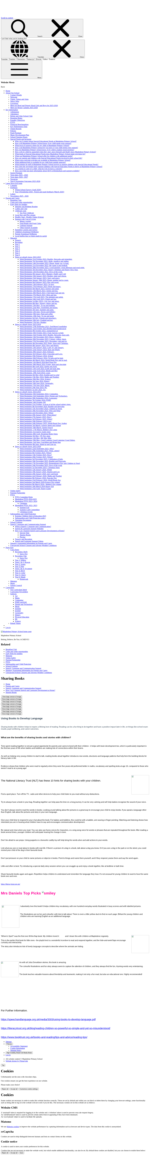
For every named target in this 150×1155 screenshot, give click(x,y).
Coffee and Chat (21, 209)
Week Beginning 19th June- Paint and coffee (36, 314)
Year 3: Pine (19, 567)
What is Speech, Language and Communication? (33, 527)
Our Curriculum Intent (18, 590)
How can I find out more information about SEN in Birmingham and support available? (47, 171)
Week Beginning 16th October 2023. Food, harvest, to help (42, 333)
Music (12, 583)
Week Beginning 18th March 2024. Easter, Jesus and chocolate (43, 364)
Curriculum (10, 588)
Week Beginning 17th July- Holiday (33, 322)
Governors (14, 103)
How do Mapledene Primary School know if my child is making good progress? (44, 150)
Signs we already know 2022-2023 (28, 257)
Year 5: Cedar (20, 573)
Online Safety (15, 491)
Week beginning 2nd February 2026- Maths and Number (41, 476)
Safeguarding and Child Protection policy (30, 518)
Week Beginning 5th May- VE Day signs (35, 436)
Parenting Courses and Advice (26, 230)
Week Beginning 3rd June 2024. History (35, 381)
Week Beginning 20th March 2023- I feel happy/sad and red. (42, 293)
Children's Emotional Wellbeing (27, 232)
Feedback (13, 188)
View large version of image (11, 697)
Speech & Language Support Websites (29, 529)
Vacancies (14, 179)
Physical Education (22, 617)
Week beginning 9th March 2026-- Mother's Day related (40, 484)
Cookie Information (17, 1048)
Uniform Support (26, 226)
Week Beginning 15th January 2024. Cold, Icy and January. (42, 348)
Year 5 (17, 253)
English (18, 611)
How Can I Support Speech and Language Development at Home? (40, 531)
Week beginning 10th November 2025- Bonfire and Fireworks (43, 461)
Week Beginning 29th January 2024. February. (37, 352)
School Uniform (16, 522)
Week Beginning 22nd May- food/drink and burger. (39, 308)
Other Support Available (29, 228)
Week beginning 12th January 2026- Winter (36, 470)
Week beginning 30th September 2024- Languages (38, 398)
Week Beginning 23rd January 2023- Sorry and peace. (40, 278)
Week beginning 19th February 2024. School (36, 356)
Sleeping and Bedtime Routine (26, 207)
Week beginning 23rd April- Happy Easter (35, 489)
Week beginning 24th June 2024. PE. (33, 388)
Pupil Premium (15, 133)
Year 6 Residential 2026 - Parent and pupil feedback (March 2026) (39, 192)
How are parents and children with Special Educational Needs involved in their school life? (48, 158)
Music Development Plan (19, 135)
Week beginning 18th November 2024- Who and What (40, 411)
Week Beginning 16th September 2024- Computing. (39, 394)
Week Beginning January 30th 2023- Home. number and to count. (44, 280)
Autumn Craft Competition (30, 510)
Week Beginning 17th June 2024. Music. (35, 385)
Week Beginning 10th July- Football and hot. (36, 320)
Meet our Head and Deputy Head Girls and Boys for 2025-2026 (34, 106)
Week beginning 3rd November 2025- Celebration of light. (41, 459)
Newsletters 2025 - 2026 (19, 196)
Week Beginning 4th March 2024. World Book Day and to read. (43, 360)
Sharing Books (25, 535)
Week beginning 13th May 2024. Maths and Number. (39, 377)
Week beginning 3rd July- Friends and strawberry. (38, 318)
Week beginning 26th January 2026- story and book (39, 474)
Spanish (18, 609)
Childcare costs (20, 211)
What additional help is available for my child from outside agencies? (40, 162)
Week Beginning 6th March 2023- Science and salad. (39, 289)
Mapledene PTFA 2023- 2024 (26, 501)
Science (18, 621)
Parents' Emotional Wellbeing (26, 234)
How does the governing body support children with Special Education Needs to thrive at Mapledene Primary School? (58, 167)
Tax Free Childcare (27, 213)
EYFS (12, 122)
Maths (17, 598)
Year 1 (17, 244)
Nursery (18, 240)
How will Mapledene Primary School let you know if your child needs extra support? (46, 148)
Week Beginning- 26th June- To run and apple (37, 316)
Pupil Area (9, 548)
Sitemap (9, 1042)
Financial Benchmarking (19, 124)
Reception (18, 242)
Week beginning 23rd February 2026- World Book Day (40, 480)
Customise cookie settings (29, 1089)
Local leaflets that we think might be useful (31, 236)
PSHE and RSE (21, 602)
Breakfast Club (15, 200)
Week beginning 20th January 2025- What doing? (38, 415)
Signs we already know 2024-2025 (28, 392)
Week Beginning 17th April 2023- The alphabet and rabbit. (41, 297)
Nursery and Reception (23, 539)
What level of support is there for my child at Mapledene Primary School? (42, 146)
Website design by (17, 1061)
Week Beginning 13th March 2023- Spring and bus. (39, 291)
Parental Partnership (17, 493)
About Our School (12, 93)
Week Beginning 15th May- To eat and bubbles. (37, 305)
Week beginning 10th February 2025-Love (35, 421)
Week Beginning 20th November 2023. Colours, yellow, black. (43, 339)
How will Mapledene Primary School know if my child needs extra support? (43, 143)
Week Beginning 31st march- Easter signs (35, 432)
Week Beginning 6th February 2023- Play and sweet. (39, 282)
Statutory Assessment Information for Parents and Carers (31, 543)
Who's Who (14, 101)
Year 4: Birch (20, 571)
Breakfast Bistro (16, 118)
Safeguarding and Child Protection (23, 514)
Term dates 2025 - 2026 (19, 175)
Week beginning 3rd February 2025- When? (36, 419)
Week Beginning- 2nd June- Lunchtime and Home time (40, 442)
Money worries (25, 221)
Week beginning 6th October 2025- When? (36, 453)
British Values (15, 623)
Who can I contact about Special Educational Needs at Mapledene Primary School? (46, 141)
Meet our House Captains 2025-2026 (24, 108)
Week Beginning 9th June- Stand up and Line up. (38, 444)
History (18, 615)
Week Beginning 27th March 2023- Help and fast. (38, 295)
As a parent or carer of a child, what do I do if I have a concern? (38, 169)
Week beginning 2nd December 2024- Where (36, 413)
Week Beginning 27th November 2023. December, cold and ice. (43, 341)
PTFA (12, 495)
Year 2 (17, 247)
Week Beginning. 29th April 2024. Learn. (35, 373)
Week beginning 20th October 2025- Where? (36, 457)
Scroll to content (7, 18)
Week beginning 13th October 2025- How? (36, 455)
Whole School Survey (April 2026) (28, 190)
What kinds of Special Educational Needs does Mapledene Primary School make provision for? (50, 154)
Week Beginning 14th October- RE (33, 402)
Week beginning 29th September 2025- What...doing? (40, 451)
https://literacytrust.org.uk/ (10, 884)
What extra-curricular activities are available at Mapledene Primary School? (43, 160)
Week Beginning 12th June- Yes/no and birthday (37, 312)
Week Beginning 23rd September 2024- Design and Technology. (44, 396)
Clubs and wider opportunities (21, 202)
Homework (24, 579)
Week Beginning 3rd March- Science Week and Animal (40, 425)
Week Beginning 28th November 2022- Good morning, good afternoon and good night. (52, 268)
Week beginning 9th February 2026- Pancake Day (38, 478)
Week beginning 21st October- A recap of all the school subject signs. (45, 404)
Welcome (13, 97)
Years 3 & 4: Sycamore (23, 569)
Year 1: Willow (20, 560)
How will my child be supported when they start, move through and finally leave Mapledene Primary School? (55, 152)
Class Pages (14, 550)
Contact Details (16, 95)
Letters (12, 194)
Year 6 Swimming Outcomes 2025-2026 (25, 181)
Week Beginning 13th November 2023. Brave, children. (40, 337)
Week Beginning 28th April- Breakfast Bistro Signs (39, 434)
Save (21, 1153)
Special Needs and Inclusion (20, 139)
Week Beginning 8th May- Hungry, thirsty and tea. (38, 303)
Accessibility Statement (19, 1046)
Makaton (13, 238)
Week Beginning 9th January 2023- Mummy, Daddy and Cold (43, 274)
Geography (19, 613)
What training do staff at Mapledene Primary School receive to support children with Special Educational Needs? (56, 164)
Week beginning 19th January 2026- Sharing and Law (40, 472)
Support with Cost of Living (25, 219)
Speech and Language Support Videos (29, 541)
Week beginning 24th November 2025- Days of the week (41, 465)
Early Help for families (18, 204)
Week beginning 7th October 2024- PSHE (35, 400)
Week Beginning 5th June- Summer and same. (37, 310)
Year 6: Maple (20, 577)
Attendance (14, 114)
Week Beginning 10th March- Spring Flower (36, 428)
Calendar (13, 186)
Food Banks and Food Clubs (30, 223)
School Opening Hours (18, 137)
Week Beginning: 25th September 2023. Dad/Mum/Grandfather (43, 327)
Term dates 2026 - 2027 (19, 177)
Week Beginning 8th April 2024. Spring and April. (38, 367)
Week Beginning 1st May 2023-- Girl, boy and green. (39, 301)
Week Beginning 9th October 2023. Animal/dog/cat (39, 331)
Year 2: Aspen (20, 564)
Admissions (14, 112)
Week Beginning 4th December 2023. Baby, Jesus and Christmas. (44, 343)
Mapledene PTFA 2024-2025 (26, 499)
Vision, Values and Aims (19, 99)
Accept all (14, 1089)
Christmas (23, 503)
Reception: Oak (21, 556)
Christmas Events (26, 512)
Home (8, 91)
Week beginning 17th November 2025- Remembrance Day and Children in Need (50, 463)
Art (16, 596)
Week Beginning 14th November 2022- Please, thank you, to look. (44, 263)
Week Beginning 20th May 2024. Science (35, 379)
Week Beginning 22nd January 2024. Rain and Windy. (40, 350)
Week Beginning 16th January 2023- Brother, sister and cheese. (43, 276)
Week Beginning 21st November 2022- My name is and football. (44, 266)
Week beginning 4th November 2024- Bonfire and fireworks (42, 407)
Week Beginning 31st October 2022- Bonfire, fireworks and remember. (46, 259)
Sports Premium (16, 173)
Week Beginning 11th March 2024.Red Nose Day (38, 362)
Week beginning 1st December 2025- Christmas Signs (40, 468)
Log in (8, 628)
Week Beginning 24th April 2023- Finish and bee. (38, 299)
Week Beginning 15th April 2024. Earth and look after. (40, 369)
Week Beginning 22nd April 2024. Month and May (39, 371)
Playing (22, 537)
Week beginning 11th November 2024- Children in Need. (41, 409)
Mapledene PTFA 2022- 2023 (26, 505)
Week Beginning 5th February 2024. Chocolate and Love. (41, 354)
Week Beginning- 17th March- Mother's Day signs (38, 430)
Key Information (12, 110)
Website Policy (15, 1050)
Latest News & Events (14, 183)
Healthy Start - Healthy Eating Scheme (29, 217)
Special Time (24, 533)
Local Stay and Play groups (25, 215)
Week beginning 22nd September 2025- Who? (37, 449)
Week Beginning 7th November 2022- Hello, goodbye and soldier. (44, 261)
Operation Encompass (23, 520)
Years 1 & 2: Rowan (22, 562)
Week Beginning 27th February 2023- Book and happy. (40, 287)
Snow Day (24, 554)
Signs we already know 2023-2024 (28, 324)
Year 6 (17, 255)
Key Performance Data (18, 127)
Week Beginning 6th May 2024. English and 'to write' (40, 375)
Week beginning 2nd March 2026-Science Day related (40, 482)
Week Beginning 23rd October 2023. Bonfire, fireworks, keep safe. (44, 335)
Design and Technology (24, 604)
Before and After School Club (21, 116)
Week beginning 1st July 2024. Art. (33, 390)
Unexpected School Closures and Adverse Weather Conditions (33, 545)
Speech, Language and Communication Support (28, 524)
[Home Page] (16, 632)
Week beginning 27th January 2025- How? (36, 417)
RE (16, 619)
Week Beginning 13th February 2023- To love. (37, 284)
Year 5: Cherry (20, 575)
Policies (13, 131)
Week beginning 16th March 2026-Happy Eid (37, 487)
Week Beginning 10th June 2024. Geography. (37, 383)
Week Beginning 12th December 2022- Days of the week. (41, 272)
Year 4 (17, 251)
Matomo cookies (13, 1127)
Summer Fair (24, 508)
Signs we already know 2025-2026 (28, 447)
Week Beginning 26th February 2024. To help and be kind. (41, 358)
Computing (19, 600)
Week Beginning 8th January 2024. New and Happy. (39, 345)
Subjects (13, 594)
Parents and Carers (12, 198)
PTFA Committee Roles (24, 497)
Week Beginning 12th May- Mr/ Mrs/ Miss (35, 438)
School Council (16, 585)
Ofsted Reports (15, 129)
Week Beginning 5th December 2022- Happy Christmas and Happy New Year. (49, 270)
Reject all (5, 1089)
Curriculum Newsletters (19, 592)
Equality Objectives (17, 120)
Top (3, 1065)
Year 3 (17, 249)
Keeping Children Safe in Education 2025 (30, 516)
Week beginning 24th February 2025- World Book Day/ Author (43, 423)
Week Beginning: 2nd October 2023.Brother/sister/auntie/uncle (43, 329)
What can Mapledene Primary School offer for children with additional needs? (44, 156)
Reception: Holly (21, 552)
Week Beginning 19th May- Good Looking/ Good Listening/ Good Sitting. (47, 440)
